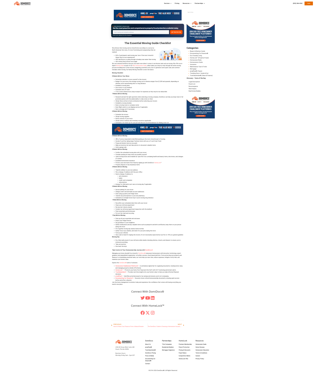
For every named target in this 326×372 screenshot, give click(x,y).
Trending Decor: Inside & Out (199, 73)
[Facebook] (143, 313)
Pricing (177, 3)
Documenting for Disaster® (124, 278)
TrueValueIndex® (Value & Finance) (201, 75)
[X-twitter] (148, 313)
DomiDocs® (142, 253)
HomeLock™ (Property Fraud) (199, 58)
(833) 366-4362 (297, 3)
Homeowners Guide (196, 62)
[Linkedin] (153, 298)
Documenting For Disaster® (199, 53)
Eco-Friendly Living (196, 55)
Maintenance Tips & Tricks (198, 66)
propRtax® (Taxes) (196, 71)
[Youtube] (148, 298)
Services (167, 3)
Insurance (193, 64)
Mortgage (193, 69)
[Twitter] (143, 298)
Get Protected (176, 32)
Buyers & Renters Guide (197, 51)
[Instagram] (153, 313)
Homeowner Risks (196, 60)
